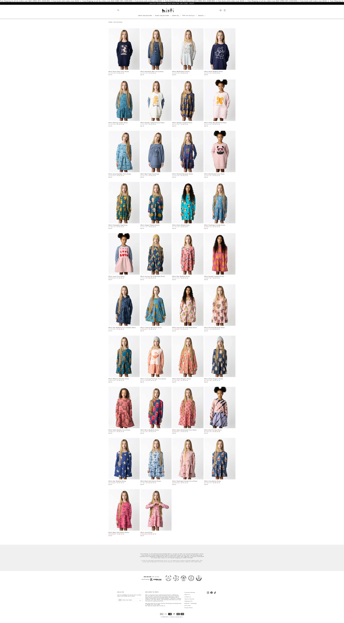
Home (110, 22)
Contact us (188, 596)
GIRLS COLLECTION (162, 15)
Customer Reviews (190, 592)
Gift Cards (188, 605)
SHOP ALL (176, 15)
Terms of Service (189, 599)
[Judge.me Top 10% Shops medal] (199, 578)
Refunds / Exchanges (191, 603)
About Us (187, 594)
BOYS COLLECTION (145, 15)
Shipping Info (188, 601)
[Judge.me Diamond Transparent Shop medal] (176, 578)
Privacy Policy (189, 607)
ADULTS (201, 15)
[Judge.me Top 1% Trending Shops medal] (191, 578)
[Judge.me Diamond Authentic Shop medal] (168, 578)
